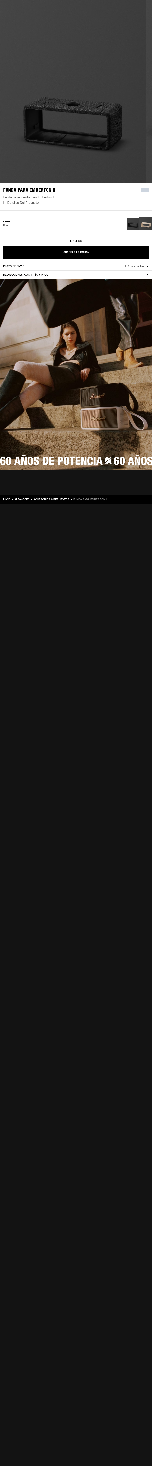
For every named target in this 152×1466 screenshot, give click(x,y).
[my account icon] (144, 18)
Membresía (96, 8)
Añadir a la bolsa (76, 252)
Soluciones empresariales (71, 8)
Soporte (126, 18)
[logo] (16, 16)
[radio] (133, 223)
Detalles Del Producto (23, 202)
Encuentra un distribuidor (122, 8)
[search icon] (137, 18)
